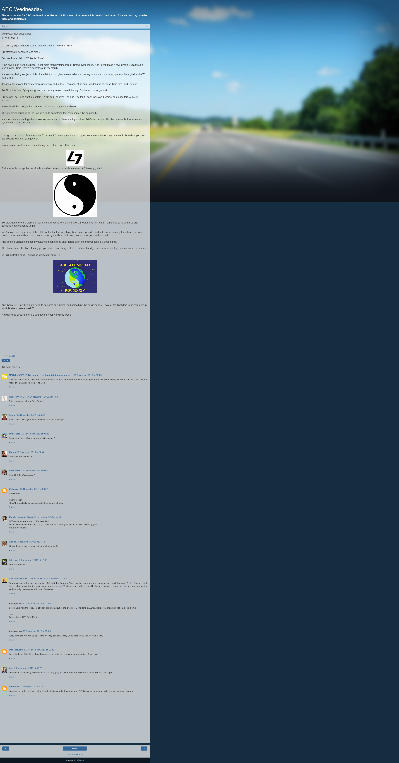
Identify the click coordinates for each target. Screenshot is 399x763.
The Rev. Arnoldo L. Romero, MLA (27, 578)
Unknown (14, 489)
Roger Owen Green (19, 397)
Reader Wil (14, 470)
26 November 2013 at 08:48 (31, 452)
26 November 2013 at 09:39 (47, 517)
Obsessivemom (17, 649)
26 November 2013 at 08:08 (31, 415)
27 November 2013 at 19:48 (40, 649)
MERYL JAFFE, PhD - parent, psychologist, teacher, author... (41, 375)
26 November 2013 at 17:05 (33, 560)
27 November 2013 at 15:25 (37, 631)
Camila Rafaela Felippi (21, 517)
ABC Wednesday (22, 9)
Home (74, 748)
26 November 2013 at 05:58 (44, 397)
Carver (12, 452)
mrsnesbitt (14, 433)
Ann (11, 668)
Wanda (12, 541)
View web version (74, 754)
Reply (12, 387)
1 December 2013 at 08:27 (33, 686)
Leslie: (12, 415)
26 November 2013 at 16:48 (31, 541)
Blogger (80, 760)
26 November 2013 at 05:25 (88, 375)
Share (5, 360)
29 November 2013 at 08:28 (28, 668)
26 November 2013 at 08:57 (34, 489)
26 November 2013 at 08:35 (35, 433)
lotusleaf (13, 560)
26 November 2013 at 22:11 (59, 578)
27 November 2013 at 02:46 (37, 603)
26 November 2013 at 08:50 (35, 470)
